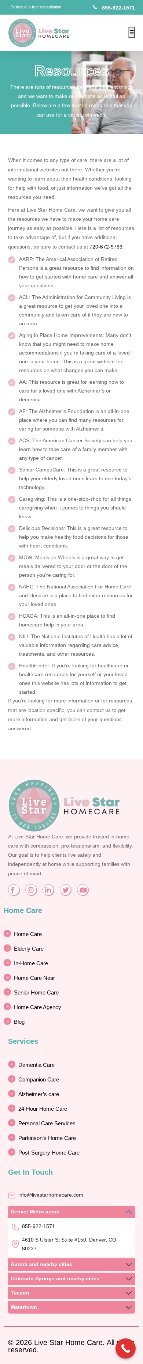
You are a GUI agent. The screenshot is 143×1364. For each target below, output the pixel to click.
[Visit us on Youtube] (82, 889)
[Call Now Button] (125, 1348)
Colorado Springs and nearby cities (55, 1278)
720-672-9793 (105, 247)
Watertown (24, 1307)
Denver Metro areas (35, 1212)
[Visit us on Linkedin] (48, 889)
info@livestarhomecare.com (50, 1195)
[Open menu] (131, 32)
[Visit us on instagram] (31, 889)
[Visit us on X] (65, 889)
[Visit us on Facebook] (13, 889)
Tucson (20, 1293)
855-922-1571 (118, 8)
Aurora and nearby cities (41, 1264)
